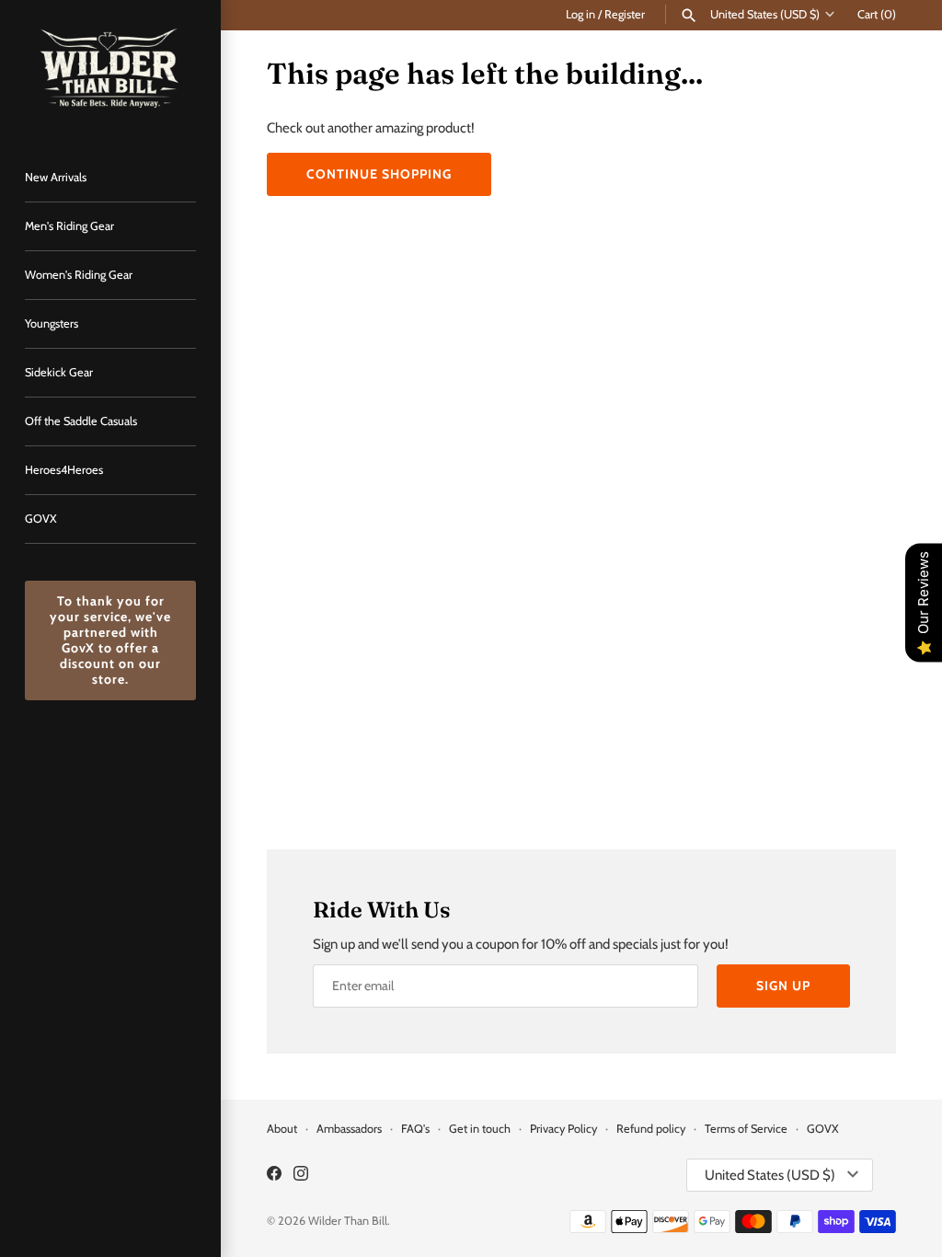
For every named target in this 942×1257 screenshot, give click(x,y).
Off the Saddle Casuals (81, 421)
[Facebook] (274, 1175)
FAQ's (415, 1129)
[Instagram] (300, 1175)
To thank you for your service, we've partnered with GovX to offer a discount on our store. (110, 640)
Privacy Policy (563, 1129)
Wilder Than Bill (347, 1221)
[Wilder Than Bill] (110, 67)
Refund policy (650, 1129)
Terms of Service (747, 1129)
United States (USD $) (765, 14)
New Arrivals (55, 177)
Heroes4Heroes (64, 470)
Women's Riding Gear (78, 275)
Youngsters (51, 323)
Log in (580, 14)
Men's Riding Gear (69, 226)
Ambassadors (349, 1129)
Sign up (783, 985)
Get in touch (480, 1129)
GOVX (41, 518)
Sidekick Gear (59, 372)
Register (624, 14)
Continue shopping (379, 174)
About (282, 1129)
